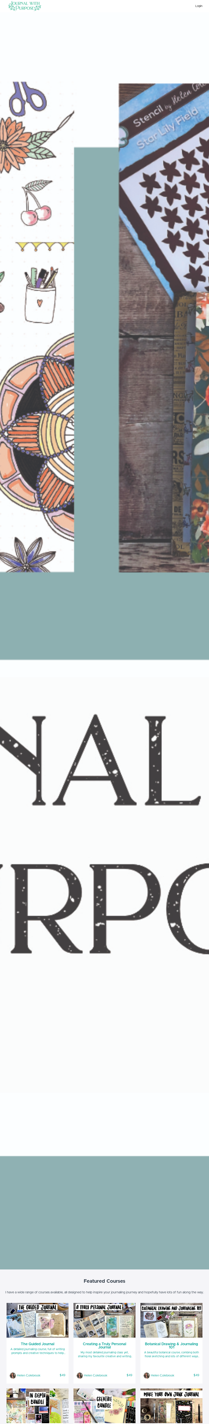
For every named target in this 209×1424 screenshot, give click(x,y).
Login (198, 6)
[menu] (197, 6)
